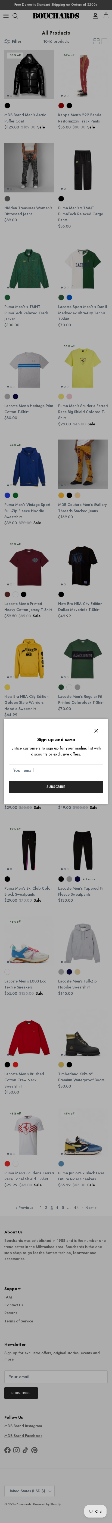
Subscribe (56, 786)
